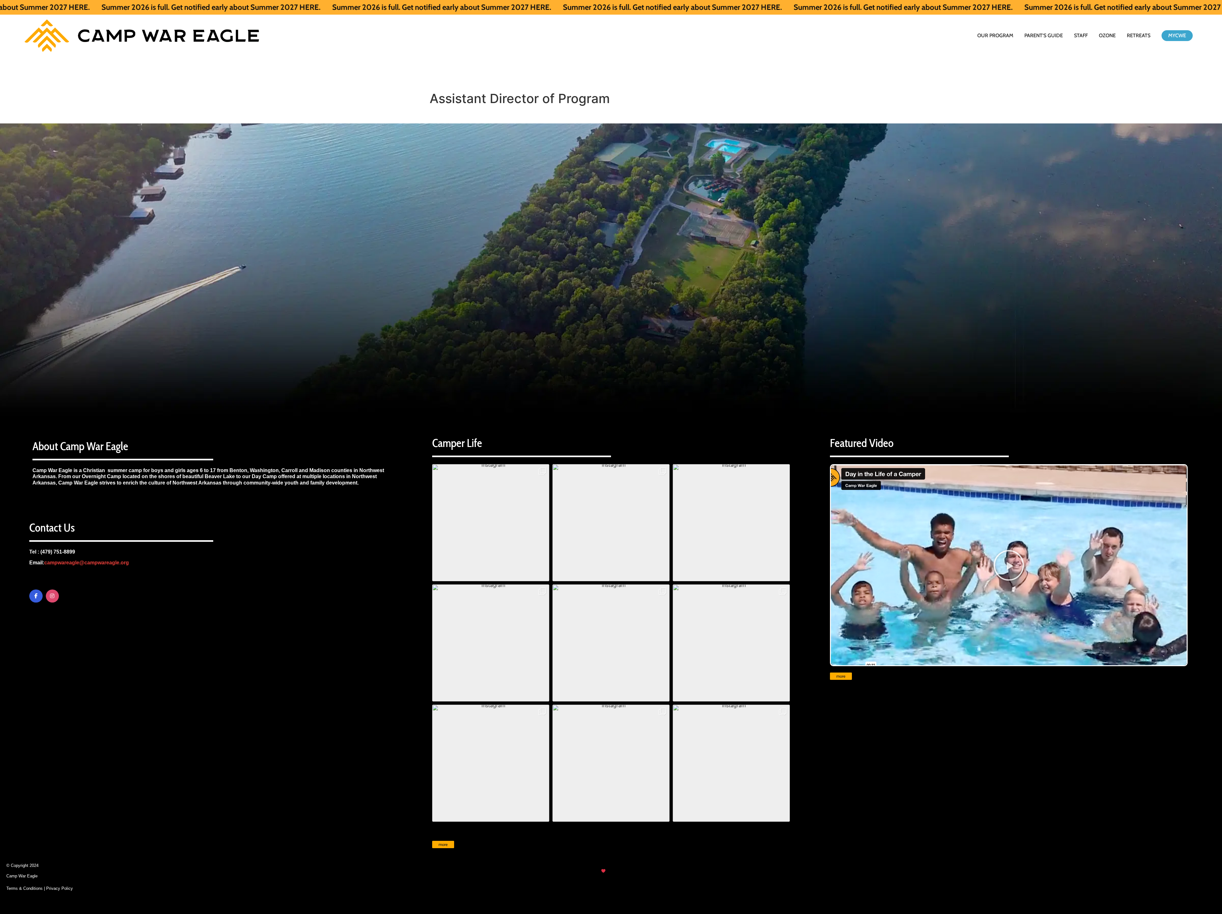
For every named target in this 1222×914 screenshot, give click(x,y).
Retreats (1138, 35)
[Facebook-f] (36, 596)
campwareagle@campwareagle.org (86, 562)
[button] (490, 522)
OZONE (1107, 35)
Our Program (995, 35)
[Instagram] (52, 596)
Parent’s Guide (1043, 35)
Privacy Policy (59, 888)
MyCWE (1177, 35)
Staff (1081, 35)
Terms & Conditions (24, 888)
